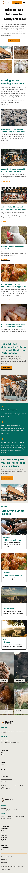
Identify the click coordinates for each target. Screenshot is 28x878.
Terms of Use (4, 859)
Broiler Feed (4, 831)
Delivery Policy (4, 781)
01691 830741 (4, 740)
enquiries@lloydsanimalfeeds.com (10, 742)
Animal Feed (4, 750)
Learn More (6, 367)
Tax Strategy (4, 862)
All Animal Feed (5, 826)
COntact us (14, 40)
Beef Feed (3, 833)
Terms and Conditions (6, 779)
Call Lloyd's (17, 2)
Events (3, 769)
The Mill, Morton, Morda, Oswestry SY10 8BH (16, 817)
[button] (24, 2)
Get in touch (7, 478)
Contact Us (4, 757)
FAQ (2, 752)
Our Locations (5, 847)
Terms (2, 754)
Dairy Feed (4, 835)
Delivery (3, 762)
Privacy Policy (4, 776)
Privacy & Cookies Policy (7, 857)
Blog (2, 764)
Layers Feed (4, 828)
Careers (3, 767)
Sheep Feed (4, 837)
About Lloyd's (4, 845)
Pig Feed (3, 840)
